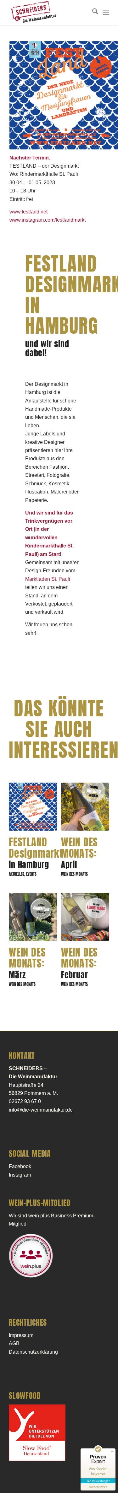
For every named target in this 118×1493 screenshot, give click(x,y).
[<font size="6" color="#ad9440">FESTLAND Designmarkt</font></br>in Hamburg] (33, 807)
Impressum (21, 1335)
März (27, 964)
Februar (79, 964)
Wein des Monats (74, 874)
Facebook (20, 1166)
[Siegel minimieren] (112, 1451)
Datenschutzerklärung (33, 1352)
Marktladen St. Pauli (48, 579)
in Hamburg (36, 854)
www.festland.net (28, 211)
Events (31, 874)
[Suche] (92, 12)
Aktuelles (16, 874)
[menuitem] (92, 12)
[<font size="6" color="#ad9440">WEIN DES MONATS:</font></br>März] (33, 917)
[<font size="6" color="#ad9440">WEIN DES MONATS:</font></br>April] (85, 807)
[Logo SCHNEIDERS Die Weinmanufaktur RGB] (49, 12)
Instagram (20, 1175)
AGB (14, 1343)
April (79, 854)
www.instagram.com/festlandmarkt (47, 220)
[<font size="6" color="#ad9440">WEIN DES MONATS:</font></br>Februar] (85, 917)
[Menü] (106, 12)
